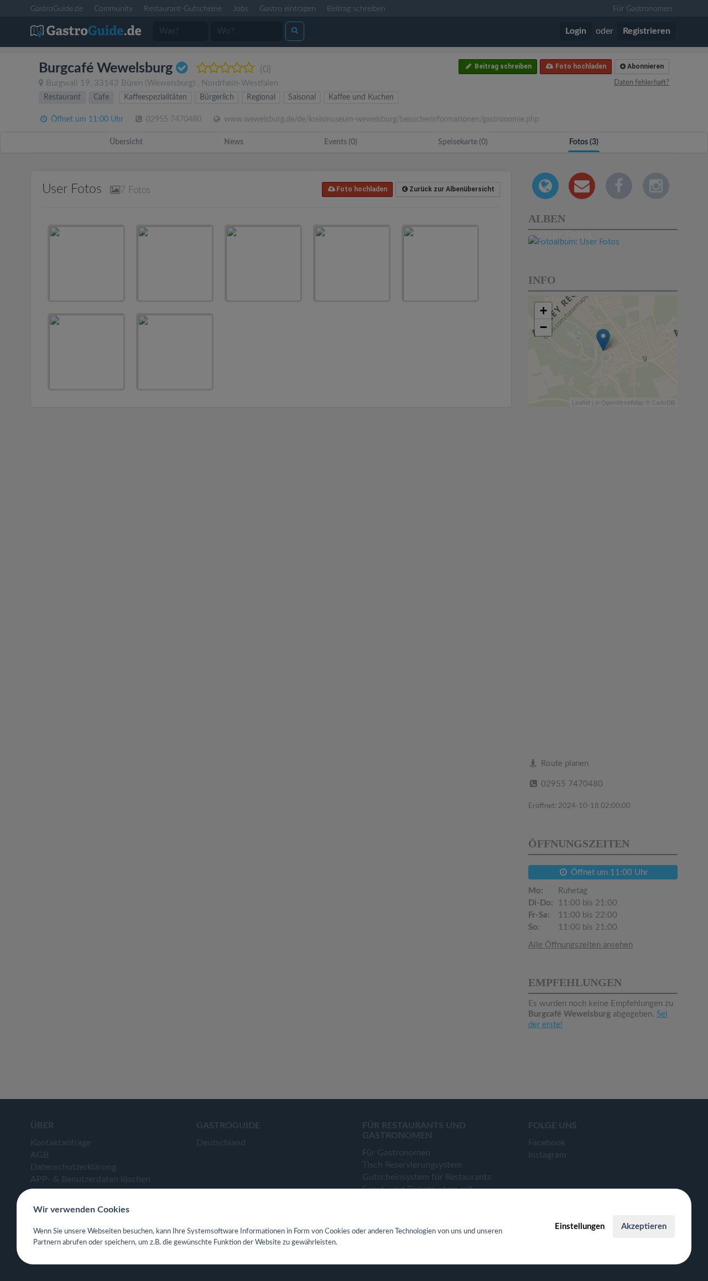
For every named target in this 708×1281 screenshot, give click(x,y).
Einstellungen (580, 1226)
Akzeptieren (644, 1226)
